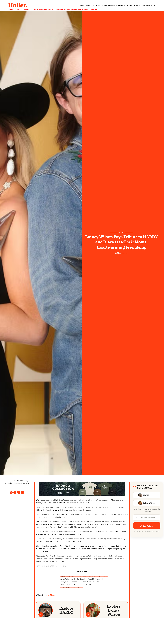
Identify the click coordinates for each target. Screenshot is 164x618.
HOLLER (11, 9)
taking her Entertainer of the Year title (89, 499)
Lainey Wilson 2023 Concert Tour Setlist (75, 584)
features (146, 5)
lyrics (129, 5)
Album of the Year (62, 558)
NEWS (18, 9)
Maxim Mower (122, 252)
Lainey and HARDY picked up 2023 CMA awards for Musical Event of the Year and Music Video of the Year (80, 508)
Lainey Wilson (110, 499)
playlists (112, 5)
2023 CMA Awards (61, 499)
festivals (96, 5)
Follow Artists (146, 526)
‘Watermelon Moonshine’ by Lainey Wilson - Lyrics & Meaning (84, 576)
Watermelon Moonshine (49, 521)
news (82, 5)
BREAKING (27, 9)
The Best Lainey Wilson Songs (71, 587)
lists (88, 5)
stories (137, 5)
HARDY (88, 502)
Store (104, 5)
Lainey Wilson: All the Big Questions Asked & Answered (81, 578)
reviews (121, 5)
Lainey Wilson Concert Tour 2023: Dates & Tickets (79, 581)
